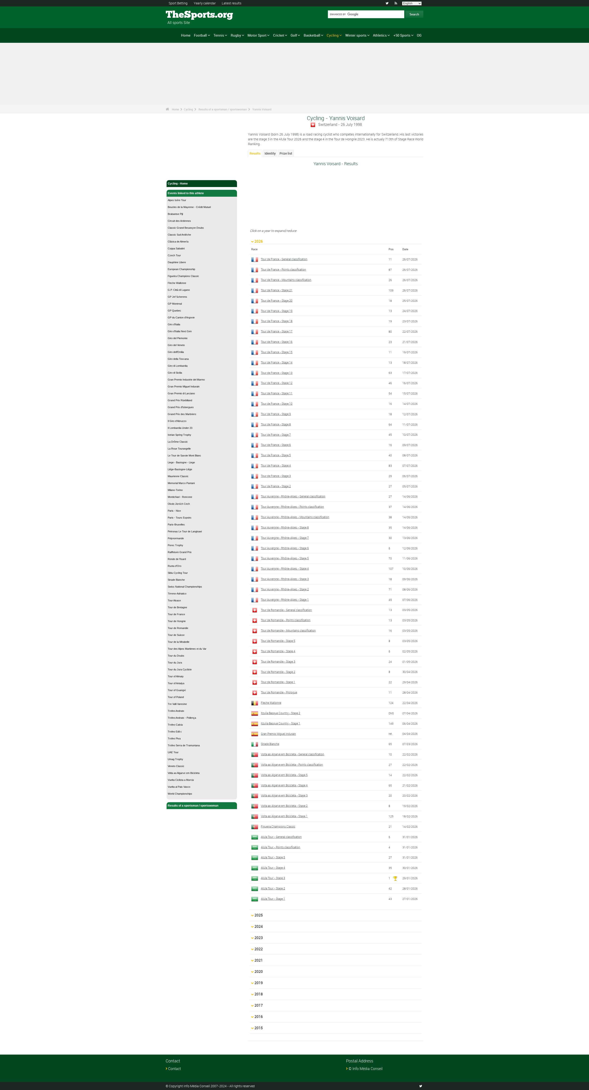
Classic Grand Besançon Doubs (186, 227)
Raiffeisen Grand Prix (180, 552)
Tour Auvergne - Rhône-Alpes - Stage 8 (285, 527)
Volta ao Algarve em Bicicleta (183, 773)
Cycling (333, 35)
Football (200, 35)
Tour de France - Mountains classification (286, 280)
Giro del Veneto (176, 345)
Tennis (219, 35)
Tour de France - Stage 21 (276, 290)
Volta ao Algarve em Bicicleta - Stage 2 (284, 805)
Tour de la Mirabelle (178, 641)
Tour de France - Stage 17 (276, 331)
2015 (258, 1027)
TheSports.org (183, 15)
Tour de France (176, 614)
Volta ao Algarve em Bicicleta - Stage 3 (284, 795)
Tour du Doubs (176, 655)
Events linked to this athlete (186, 193)
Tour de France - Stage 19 (276, 311)
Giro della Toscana (178, 359)
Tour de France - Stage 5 (276, 455)
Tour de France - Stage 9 (276, 414)
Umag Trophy (175, 759)
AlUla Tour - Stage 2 (273, 888)
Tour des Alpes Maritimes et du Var (187, 648)
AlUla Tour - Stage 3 (273, 878)
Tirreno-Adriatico (177, 593)
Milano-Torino (175, 490)
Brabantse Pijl (175, 214)
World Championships (180, 793)
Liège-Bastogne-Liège (180, 469)
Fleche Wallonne (177, 283)
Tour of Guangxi (177, 690)
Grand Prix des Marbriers (182, 414)
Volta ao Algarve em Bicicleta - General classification (292, 754)
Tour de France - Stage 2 (276, 486)
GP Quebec (174, 310)
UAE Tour (173, 752)
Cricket (278, 35)
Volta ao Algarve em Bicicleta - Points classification (292, 764)
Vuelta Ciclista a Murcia (181, 780)
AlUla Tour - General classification (281, 837)
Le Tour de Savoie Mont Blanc (184, 455)
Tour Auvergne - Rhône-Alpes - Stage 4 (285, 568)
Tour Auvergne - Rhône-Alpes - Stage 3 (285, 579)
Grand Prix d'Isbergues (181, 407)
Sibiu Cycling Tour (178, 572)
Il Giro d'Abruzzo (177, 421)
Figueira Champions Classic (183, 276)
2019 (258, 982)
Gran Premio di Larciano (181, 393)
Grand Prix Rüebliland (180, 400)
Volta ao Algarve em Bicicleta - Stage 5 (284, 775)
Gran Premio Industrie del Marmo (186, 379)
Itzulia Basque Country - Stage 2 (280, 713)
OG (419, 35)
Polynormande (176, 538)
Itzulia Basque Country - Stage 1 (280, 723)
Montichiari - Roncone (180, 497)
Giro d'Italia (174, 324)
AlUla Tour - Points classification (280, 847)
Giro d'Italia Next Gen (180, 331)
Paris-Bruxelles (176, 524)
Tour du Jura (175, 662)
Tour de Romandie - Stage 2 (278, 672)
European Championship (181, 269)
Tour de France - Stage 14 (276, 362)
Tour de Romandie (178, 628)
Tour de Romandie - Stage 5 (278, 641)
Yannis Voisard (261, 109)
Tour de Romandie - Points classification (285, 620)
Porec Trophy (175, 545)
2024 (258, 926)
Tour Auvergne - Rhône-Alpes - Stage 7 (285, 537)
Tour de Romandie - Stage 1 (278, 682)
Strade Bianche (176, 579)
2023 (258, 937)
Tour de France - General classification (284, 259)
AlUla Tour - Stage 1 (273, 898)
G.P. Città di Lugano (179, 289)
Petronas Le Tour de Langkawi (185, 531)
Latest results (231, 3)
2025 (258, 915)
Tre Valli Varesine (177, 704)
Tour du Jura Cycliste (180, 669)
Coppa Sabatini (176, 248)
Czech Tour (174, 255)
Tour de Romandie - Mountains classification (288, 630)
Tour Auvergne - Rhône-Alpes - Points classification (292, 506)
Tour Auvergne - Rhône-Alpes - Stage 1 (285, 599)
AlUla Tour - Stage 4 (273, 867)
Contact (174, 1068)
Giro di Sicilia (175, 372)
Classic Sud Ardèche (179, 234)
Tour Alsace (174, 600)
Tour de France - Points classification (283, 269)
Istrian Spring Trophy (179, 434)
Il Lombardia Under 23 (180, 428)
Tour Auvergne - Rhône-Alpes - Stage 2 (285, 589)
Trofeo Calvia (175, 724)
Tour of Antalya (176, 683)
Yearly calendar (205, 3)
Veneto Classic (176, 766)
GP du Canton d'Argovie (181, 317)
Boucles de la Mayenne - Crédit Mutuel (189, 207)
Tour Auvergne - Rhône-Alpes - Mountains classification (295, 517)
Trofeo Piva (174, 738)
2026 (258, 241)
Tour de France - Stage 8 (276, 424)
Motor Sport (257, 35)
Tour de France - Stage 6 (276, 445)
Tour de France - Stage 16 (276, 341)
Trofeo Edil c (175, 731)
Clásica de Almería (178, 241)
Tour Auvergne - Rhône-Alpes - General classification (293, 496)
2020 (258, 971)
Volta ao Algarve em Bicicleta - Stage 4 (284, 785)
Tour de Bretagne (177, 607)
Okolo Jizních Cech (179, 503)
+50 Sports (401, 35)
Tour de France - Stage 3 (276, 476)
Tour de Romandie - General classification (286, 610)
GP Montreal (175, 303)
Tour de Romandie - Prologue (279, 692)
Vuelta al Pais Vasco (179, 786)
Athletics (380, 35)
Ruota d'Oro (174, 566)
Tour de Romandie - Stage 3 (278, 661)
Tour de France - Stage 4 (276, 465)
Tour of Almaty (176, 676)
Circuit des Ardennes (179, 220)
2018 (258, 994)
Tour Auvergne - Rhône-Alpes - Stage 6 (285, 548)
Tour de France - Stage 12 (276, 383)
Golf (294, 35)
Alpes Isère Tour (177, 200)
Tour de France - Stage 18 (276, 321)
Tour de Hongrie (177, 621)
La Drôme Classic (178, 441)
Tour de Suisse (176, 635)
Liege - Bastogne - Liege (181, 462)
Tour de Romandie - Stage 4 (278, 651)
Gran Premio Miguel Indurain (183, 386)
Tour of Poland (176, 697)
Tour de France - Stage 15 (276, 352)
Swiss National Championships (185, 586)
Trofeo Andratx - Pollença (182, 717)
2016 (258, 1016)
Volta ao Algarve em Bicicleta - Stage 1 (284, 816)
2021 (258, 960)
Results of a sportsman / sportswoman (223, 109)
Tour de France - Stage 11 (276, 393)
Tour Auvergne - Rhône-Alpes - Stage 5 (285, 558)
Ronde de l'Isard (177, 559)
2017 (258, 1005)
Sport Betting (178, 3)
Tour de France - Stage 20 (276, 300)
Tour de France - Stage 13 (276, 373)
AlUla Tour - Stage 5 (273, 857)
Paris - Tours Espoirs (179, 517)
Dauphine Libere (177, 262)
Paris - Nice (174, 510)
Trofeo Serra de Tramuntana (184, 745)
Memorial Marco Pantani (181, 483)
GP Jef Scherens (177, 296)
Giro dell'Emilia (176, 352)
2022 (258, 949)
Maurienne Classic (178, 476)
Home (186, 35)
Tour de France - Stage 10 (276, 403)
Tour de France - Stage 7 (276, 434)
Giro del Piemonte (178, 338)
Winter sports (356, 35)
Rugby (236, 35)
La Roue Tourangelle (179, 448)
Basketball (312, 35)
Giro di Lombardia (178, 365)
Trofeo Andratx (176, 710)
